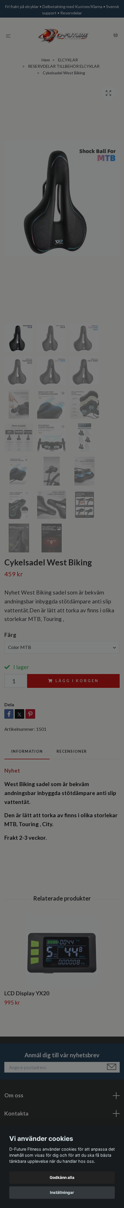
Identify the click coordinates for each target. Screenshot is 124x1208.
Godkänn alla (62, 1177)
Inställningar (62, 1192)
